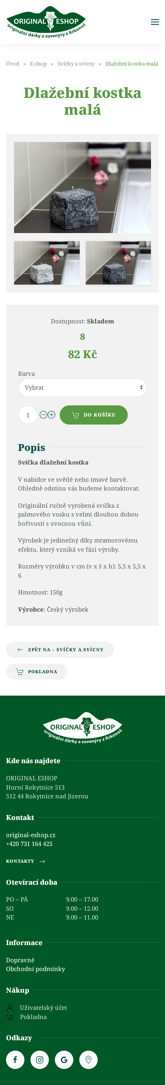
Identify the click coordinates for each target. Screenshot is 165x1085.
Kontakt (20, 817)
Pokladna (42, 671)
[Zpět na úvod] (46, 22)
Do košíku (100, 414)
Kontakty (20, 861)
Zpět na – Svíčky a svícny (66, 649)
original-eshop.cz (31, 835)
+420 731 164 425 (29, 844)
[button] (155, 22)
